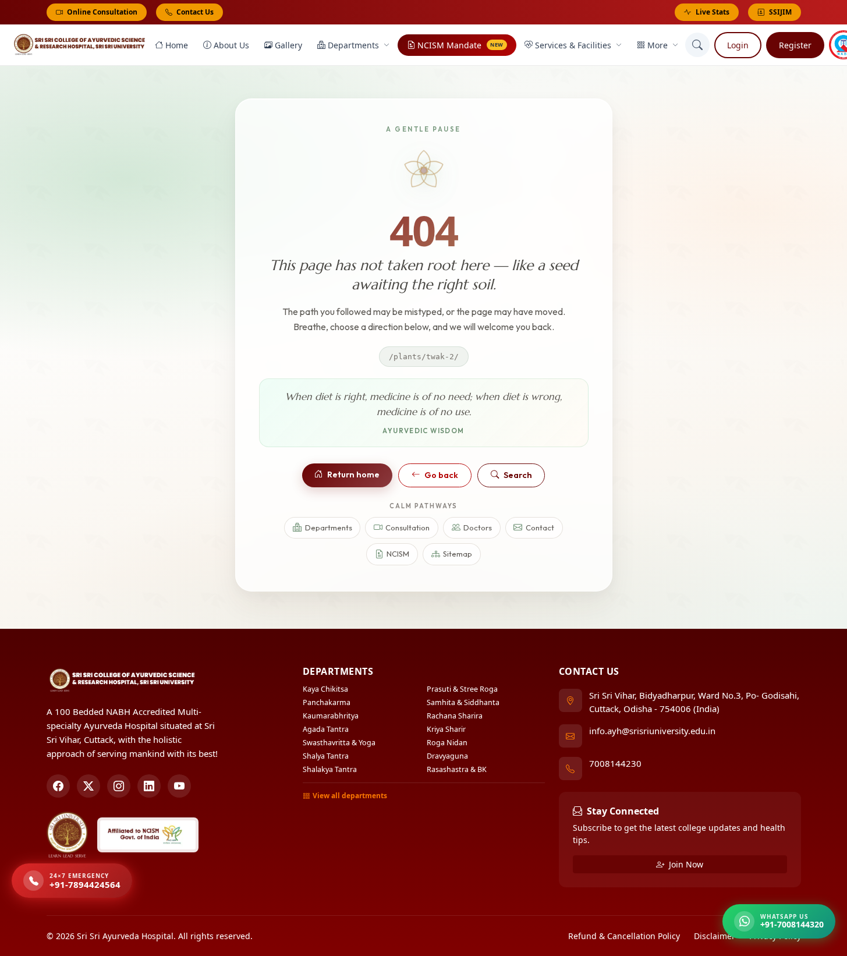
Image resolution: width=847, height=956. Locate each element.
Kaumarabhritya (331, 716)
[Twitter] (88, 786)
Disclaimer (714, 935)
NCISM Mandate (460, 45)
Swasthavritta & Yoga (339, 743)
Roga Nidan (447, 743)
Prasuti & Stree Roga (462, 689)
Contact (540, 527)
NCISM (398, 553)
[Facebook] (58, 786)
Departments (353, 45)
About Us (231, 45)
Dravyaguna (447, 756)
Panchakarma (326, 702)
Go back (441, 475)
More (657, 45)
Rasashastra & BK (457, 769)
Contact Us (194, 12)
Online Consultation (101, 12)
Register (795, 45)
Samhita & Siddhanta (463, 702)
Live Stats (712, 12)
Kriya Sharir (446, 729)
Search (518, 475)
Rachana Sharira (455, 716)
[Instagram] (118, 786)
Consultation (407, 527)
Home (176, 45)
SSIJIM (780, 12)
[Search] (697, 45)
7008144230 (615, 763)
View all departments (350, 796)
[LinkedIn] (149, 786)
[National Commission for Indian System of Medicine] (148, 834)
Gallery (288, 45)
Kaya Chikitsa (325, 689)
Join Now (685, 864)
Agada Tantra (326, 729)
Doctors (477, 527)
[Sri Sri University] (67, 835)
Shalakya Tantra (330, 769)
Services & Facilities (573, 45)
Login (738, 45)
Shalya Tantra (326, 756)
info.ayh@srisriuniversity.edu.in (652, 731)
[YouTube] (179, 786)
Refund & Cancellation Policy (624, 935)
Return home (353, 474)
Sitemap (457, 553)
